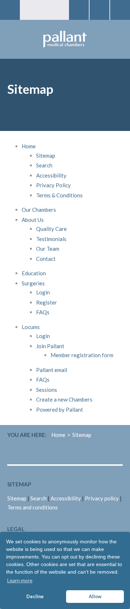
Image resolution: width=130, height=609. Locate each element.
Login (43, 292)
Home (29, 146)
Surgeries (33, 283)
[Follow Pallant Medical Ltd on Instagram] (118, 452)
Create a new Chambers (64, 399)
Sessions (46, 389)
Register (46, 302)
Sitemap (45, 155)
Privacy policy (102, 498)
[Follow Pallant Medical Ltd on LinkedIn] (100, 452)
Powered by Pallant (59, 409)
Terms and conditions (32, 507)
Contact (46, 258)
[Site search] (79, 10)
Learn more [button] (19, 580)
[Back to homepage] (65, 39)
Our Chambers (39, 209)
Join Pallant (50, 346)
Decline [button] (35, 596)
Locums (31, 327)
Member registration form (82, 355)
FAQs (42, 312)
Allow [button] (95, 596)
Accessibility (51, 175)
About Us (33, 219)
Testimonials (51, 239)
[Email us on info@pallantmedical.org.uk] (120, 10)
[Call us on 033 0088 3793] (99, 10)
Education (34, 273)
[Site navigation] (10, 10)
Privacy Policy (53, 185)
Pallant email (51, 370)
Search (44, 165)
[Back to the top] (112, 591)
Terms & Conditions (59, 195)
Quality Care (51, 228)
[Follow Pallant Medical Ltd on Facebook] (109, 452)
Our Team (47, 248)
